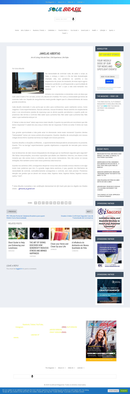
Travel (64, 33)
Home (17, 30)
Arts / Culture (25, 30)
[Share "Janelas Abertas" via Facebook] (35, 203)
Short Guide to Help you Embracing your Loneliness (16, 245)
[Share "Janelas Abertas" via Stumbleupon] (62, 203)
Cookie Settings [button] (113, 391)
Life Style (65, 57)
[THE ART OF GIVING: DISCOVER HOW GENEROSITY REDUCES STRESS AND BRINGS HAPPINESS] (39, 233)
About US (61, 2)
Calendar (80, 2)
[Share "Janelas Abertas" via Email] (66, 203)
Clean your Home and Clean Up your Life (59, 245)
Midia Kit (70, 2)
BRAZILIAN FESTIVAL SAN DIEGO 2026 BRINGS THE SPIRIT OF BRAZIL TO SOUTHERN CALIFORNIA (109, 155)
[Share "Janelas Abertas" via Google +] (43, 203)
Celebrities (51, 30)
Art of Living (35, 57)
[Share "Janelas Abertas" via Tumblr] (47, 203)
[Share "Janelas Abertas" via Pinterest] (51, 203)
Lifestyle (102, 30)
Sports (111, 30)
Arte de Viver (45, 57)
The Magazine (49, 2)
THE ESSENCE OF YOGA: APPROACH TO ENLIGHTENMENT (108, 195)
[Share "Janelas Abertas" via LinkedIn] (55, 203)
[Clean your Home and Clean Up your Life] (60, 234)
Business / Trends (38, 30)
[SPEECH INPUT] (70, 19)
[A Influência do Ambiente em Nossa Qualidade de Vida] (81, 233)
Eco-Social (74, 30)
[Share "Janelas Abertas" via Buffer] (58, 203)
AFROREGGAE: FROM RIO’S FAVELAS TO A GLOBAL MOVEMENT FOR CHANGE (108, 188)
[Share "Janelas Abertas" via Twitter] (39, 203)
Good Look (84, 30)
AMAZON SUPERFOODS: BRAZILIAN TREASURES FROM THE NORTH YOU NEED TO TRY (108, 173)
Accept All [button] (123, 391)
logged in (19, 269)
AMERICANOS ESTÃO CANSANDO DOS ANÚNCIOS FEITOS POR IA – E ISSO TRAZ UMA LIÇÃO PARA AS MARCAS (108, 164)
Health (94, 30)
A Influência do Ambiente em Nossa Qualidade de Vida (80, 245)
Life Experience (55, 57)
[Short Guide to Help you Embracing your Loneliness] (18, 233)
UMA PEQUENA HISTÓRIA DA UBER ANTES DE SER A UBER (108, 181)
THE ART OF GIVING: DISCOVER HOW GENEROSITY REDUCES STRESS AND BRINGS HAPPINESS (39, 248)
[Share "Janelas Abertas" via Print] (70, 203)
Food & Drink (62, 30)
